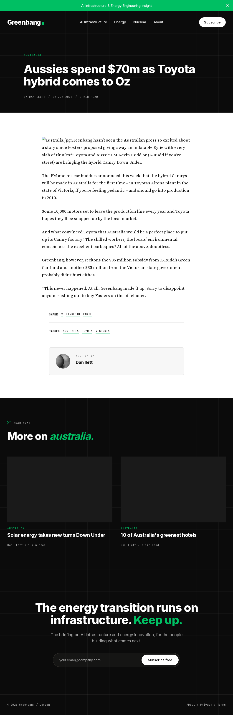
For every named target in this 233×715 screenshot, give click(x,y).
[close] (227, 5)
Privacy (206, 705)
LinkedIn (73, 314)
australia (32, 55)
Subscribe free (160, 660)
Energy (120, 22)
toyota (87, 331)
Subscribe (212, 22)
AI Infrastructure (93, 22)
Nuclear (139, 22)
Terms (221, 705)
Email (87, 314)
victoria (103, 331)
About (158, 22)
